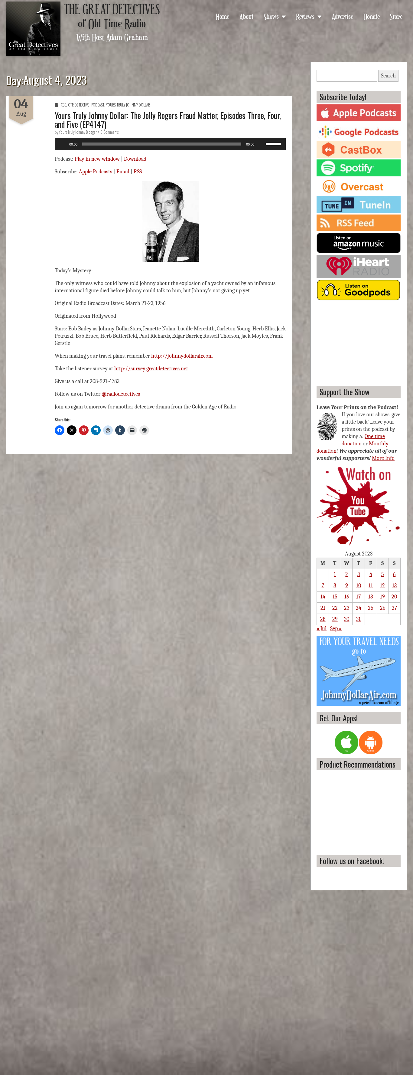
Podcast (97, 105)
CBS (63, 105)
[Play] (63, 144)
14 (322, 597)
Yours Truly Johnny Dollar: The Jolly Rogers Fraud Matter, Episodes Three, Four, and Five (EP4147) (168, 119)
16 (346, 597)
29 (335, 619)
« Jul (322, 628)
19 (382, 597)
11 (371, 585)
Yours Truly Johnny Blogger (78, 132)
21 (322, 608)
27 (394, 608)
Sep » (336, 628)
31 (358, 619)
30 (346, 619)
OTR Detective (78, 105)
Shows (271, 16)
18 (370, 597)
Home (222, 16)
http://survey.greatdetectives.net (151, 368)
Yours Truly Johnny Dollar (128, 105)
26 (382, 608)
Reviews (305, 16)
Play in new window (97, 159)
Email (122, 172)
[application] (170, 144)
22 (335, 608)
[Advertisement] (358, 342)
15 (335, 597)
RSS (138, 172)
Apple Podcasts (95, 172)
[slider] (274, 143)
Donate (371, 16)
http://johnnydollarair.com (182, 356)
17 (358, 597)
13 (394, 585)
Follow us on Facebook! (352, 860)
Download (135, 159)
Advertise (342, 16)
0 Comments (110, 132)
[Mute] (261, 144)
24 (358, 608)
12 (382, 585)
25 (370, 608)
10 (358, 585)
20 (394, 597)
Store (396, 16)
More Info (383, 458)
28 (323, 619)
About (246, 16)
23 (346, 608)
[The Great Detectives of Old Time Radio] (33, 29)
